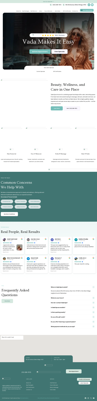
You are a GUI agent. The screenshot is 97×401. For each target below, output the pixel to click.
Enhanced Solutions (24, 398)
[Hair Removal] (53, 383)
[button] (48, 1)
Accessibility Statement (54, 398)
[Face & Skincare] (54, 385)
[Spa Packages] (29, 385)
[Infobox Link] (55, 5)
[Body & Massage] (54, 387)
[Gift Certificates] (30, 387)
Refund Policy (40, 398)
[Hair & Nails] (53, 390)
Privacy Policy (46, 398)
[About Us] (28, 383)
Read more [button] (6, 252)
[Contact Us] (29, 390)
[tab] (72, 290)
